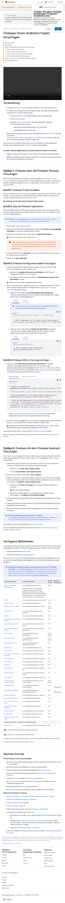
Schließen (48, 29)
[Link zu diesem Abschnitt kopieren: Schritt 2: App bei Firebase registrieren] (44, 207)
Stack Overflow (48, 855)
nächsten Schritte (35, 524)
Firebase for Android (25, 7)
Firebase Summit (27, 857)
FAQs (45, 863)
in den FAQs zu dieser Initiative (39, 575)
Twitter (25, 860)
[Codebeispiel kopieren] (60, 311)
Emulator (48, 133)
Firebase (5, 28)
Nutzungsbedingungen (8, 895)
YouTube (25, 863)
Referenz (4, 857)
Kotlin (24, 551)
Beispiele (4, 860)
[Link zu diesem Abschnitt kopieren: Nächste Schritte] (26, 754)
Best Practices (23, 219)
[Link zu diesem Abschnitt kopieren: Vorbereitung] (21, 103)
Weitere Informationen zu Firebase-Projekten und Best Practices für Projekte (30, 796)
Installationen (10, 695)
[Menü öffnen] (2, 2)
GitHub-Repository (26, 555)
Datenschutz (19, 895)
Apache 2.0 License (20, 839)
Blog (24, 855)
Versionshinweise (48, 861)
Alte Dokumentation (49, 866)
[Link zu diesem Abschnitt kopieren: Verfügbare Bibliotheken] (35, 542)
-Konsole (20, 226)
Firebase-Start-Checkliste (29, 828)
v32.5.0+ (27, 569)
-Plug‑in (10, 643)
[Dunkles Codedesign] (57, 311)
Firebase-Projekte (31, 198)
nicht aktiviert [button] (29, 376)
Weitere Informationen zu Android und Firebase (21, 799)
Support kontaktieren (49, 852)
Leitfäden (4, 855)
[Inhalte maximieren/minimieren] (16, 43)
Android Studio (20, 108)
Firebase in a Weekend (39, 809)
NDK (8, 668)
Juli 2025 (29, 571)
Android (4, 877)
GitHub (4, 865)
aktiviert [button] (13, 376)
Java (28, 551)
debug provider (11, 624)
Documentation (8, 7)
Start (58, 29)
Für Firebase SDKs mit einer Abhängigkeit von (27, 138)
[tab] (15, 301)
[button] (32, 201)
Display (11, 690)
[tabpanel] (36, 315)
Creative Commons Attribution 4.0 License (50, 837)
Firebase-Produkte (45, 368)
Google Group (48, 858)
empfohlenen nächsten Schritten (36, 431)
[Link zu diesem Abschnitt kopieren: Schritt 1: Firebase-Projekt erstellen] (41, 190)
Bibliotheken (5, 863)
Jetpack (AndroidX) (23, 122)
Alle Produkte (5, 888)
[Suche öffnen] (38, 2)
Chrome (4, 880)
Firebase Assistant (11, 456)
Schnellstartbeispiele (31, 145)
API (9, 638)
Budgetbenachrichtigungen (44, 815)
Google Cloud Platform (8, 885)
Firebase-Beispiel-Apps (14, 803)
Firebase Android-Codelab (15, 806)
